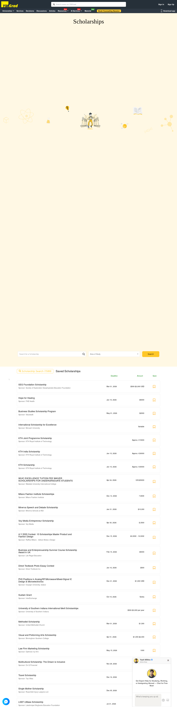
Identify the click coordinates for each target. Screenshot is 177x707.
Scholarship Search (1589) (36, 371)
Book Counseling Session (109, 11)
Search (151, 354)
